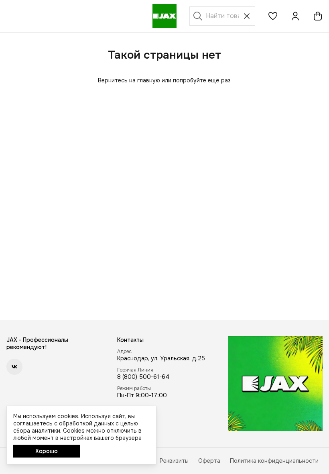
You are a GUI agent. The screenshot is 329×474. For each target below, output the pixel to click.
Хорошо (46, 451)
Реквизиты (174, 460)
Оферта (209, 460)
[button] (273, 16)
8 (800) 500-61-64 (143, 376)
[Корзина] (318, 16)
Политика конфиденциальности (274, 460)
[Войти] (295, 16)
